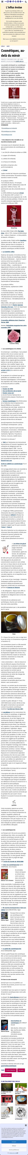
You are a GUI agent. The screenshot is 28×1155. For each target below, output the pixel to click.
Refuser (14, 1145)
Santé (8, 46)
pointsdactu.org (6, 1075)
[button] (26, 1125)
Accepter (14, 1141)
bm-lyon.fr (15, 41)
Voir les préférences (14, 1149)
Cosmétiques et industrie (9, 128)
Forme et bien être (10, 1070)
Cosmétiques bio (7, 134)
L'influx (3, 46)
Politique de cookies (13, 1153)
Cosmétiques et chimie (8, 131)
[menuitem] (4, 46)
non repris (21, 1070)
